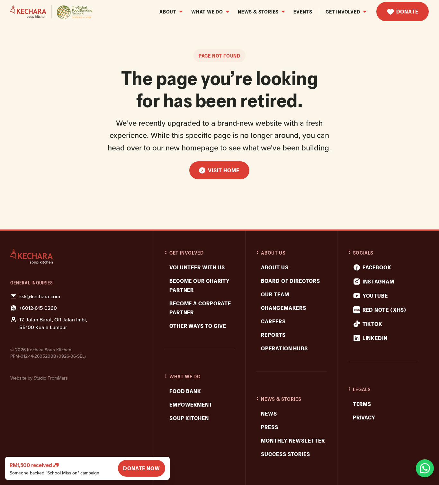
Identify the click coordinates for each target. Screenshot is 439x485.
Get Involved (343, 11)
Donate (407, 11)
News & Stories (258, 11)
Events (302, 11)
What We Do (207, 11)
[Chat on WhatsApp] (425, 468)
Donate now (141, 468)
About (167, 11)
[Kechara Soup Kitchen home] (76, 256)
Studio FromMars (51, 378)
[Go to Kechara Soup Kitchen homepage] (51, 11)
